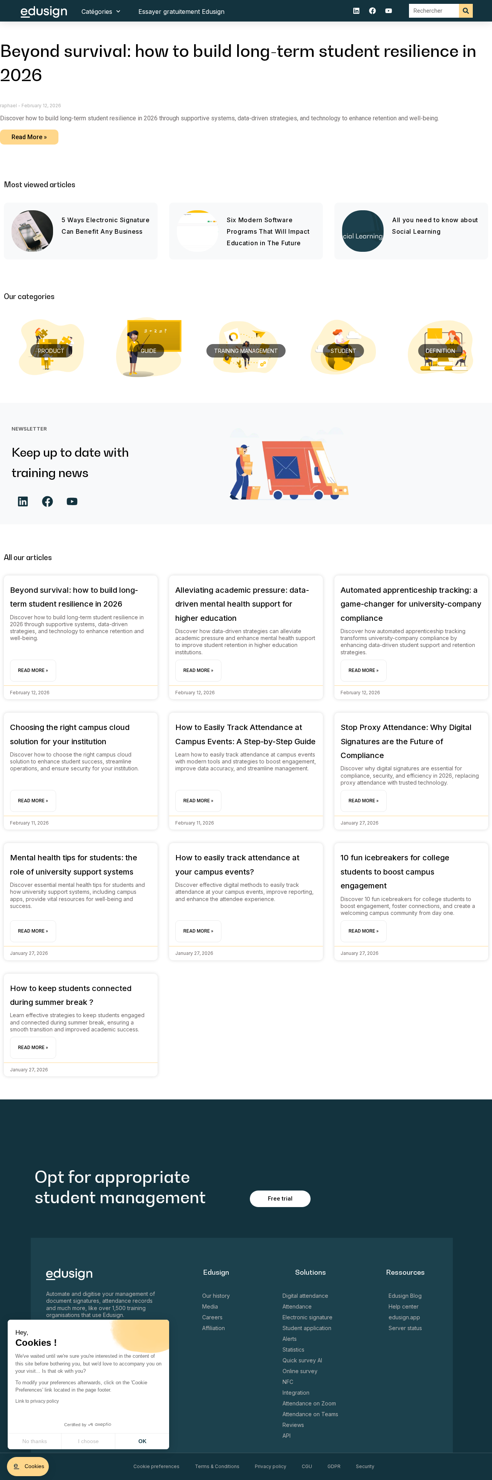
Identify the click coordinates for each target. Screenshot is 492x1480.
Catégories (96, 11)
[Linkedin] (356, 11)
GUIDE (148, 351)
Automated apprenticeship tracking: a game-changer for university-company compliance (411, 604)
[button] (28, 1466)
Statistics (293, 1349)
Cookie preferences (156, 1466)
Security (365, 1466)
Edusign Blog (405, 1295)
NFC (288, 1382)
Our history (216, 1295)
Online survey (300, 1371)
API (287, 1435)
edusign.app (404, 1317)
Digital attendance (305, 1295)
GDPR (334, 1466)
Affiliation (213, 1328)
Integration (296, 1392)
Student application (307, 1328)
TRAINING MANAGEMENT (246, 351)
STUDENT (343, 351)
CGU (307, 1466)
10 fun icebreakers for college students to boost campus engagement (395, 871)
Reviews (293, 1425)
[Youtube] (389, 11)
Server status (405, 1328)
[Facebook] (372, 11)
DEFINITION (440, 351)
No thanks (34, 1441)
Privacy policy (270, 1466)
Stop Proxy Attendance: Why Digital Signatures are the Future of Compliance (406, 741)
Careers (212, 1317)
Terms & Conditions (217, 1466)
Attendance (297, 1306)
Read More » (29, 137)
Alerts (290, 1338)
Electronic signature (307, 1317)
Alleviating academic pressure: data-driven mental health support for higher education (242, 604)
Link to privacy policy (37, 1401)
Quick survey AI (302, 1360)
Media (210, 1306)
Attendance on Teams (310, 1414)
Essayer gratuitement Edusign (181, 11)
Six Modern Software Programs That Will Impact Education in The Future (268, 231)
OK (142, 1441)
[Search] (466, 11)
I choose (88, 1441)
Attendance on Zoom (309, 1403)
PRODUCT (51, 351)
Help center (404, 1306)
